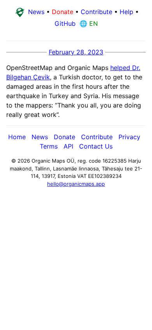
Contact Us (96, 146)
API (68, 146)
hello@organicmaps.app (76, 184)
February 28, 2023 (76, 52)
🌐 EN (88, 23)
